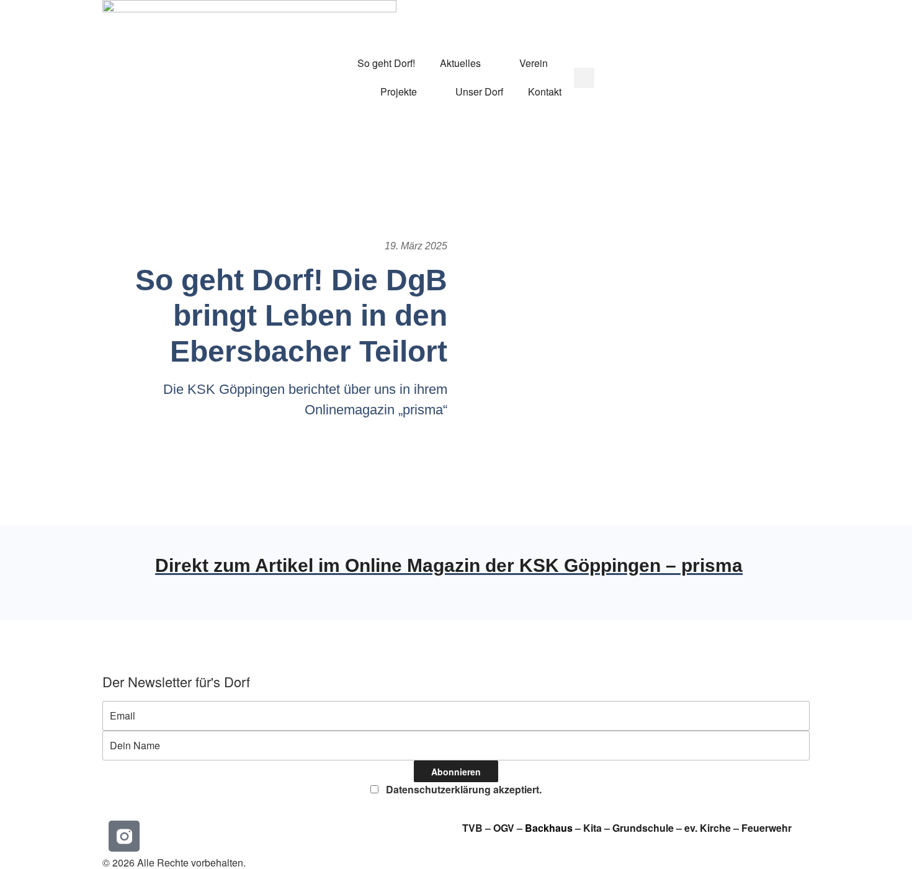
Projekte (398, 91)
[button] (584, 78)
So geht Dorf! (386, 63)
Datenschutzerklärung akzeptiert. (462, 789)
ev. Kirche (707, 828)
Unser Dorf (479, 91)
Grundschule (643, 828)
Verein (533, 63)
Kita (593, 828)
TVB (472, 828)
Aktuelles (460, 63)
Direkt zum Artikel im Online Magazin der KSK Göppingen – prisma (449, 565)
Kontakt (544, 91)
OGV (503, 828)
